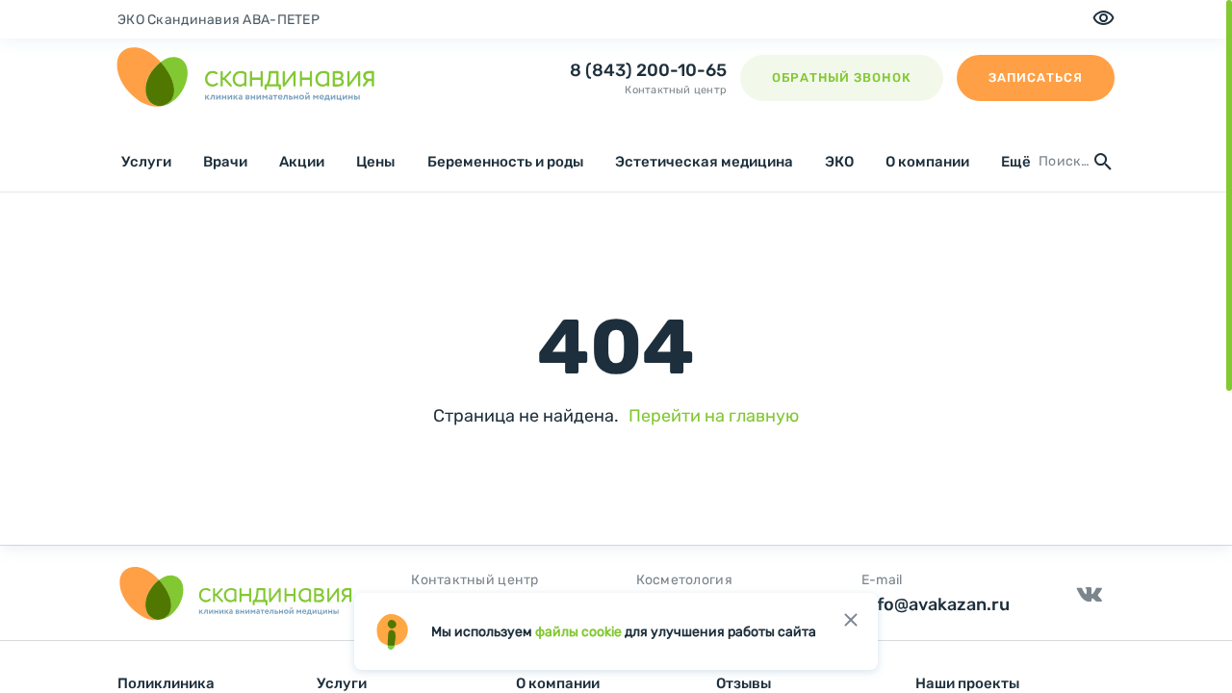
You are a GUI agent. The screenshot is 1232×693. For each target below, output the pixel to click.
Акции (301, 161)
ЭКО (839, 161)
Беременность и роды (505, 161)
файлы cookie (578, 632)
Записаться (1035, 77)
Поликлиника (166, 683)
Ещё (1016, 161)
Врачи (225, 161)
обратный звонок (841, 77)
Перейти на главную (714, 415)
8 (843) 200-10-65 (648, 70)
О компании (927, 161)
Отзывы (743, 683)
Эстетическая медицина (704, 161)
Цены (375, 161)
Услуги (146, 161)
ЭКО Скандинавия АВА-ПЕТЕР (218, 20)
